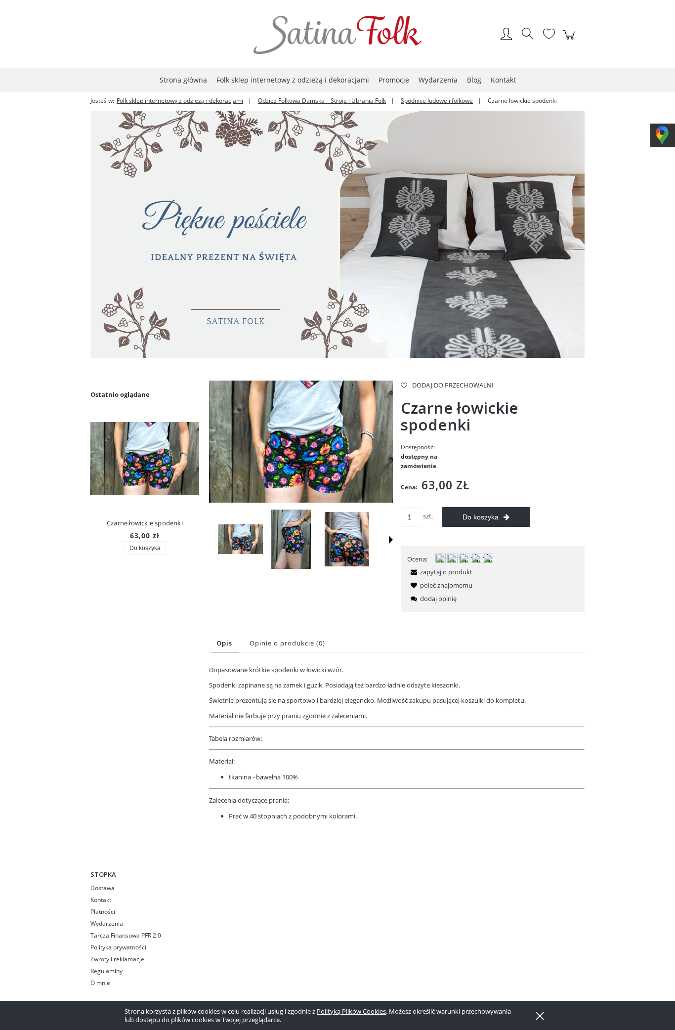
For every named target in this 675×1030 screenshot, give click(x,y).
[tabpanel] (397, 743)
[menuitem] (183, 80)
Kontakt (100, 900)
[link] (337, 234)
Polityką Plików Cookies (351, 1011)
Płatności (102, 911)
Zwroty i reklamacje (117, 959)
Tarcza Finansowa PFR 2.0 (125, 935)
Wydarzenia (106, 923)
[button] (391, 540)
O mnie (100, 983)
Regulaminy (106, 971)
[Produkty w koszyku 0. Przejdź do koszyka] (570, 40)
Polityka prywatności (118, 947)
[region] (337, 234)
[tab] (225, 643)
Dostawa (102, 888)
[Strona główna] (337, 35)
